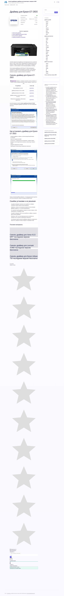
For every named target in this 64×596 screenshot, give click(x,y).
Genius (47, 68)
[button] (54, 2)
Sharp (47, 56)
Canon (47, 23)
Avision (47, 63)
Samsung (47, 32)
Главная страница (7, 4)
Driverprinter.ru (9, 593)
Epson (17, 4)
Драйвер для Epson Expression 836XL (51, 132)
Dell (46, 41)
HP (46, 26)
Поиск (56, 12)
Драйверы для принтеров (49, 36)
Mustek (47, 71)
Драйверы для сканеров (49, 61)
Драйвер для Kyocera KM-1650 (49, 143)
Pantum (47, 52)
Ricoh (47, 31)
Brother (47, 21)
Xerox (47, 34)
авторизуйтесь (13, 550)
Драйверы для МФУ (12, 4)
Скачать (32, 88)
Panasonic (47, 50)
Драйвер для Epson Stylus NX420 (50, 138)
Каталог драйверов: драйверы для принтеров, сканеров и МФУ (22, 1)
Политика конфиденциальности (31, 593)
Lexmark (47, 29)
